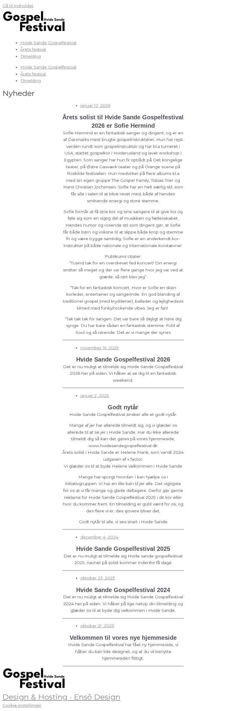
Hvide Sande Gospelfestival (48, 42)
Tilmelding (30, 56)
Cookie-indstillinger (21, 705)
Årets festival (33, 49)
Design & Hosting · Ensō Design (61, 696)
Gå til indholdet (17, 5)
